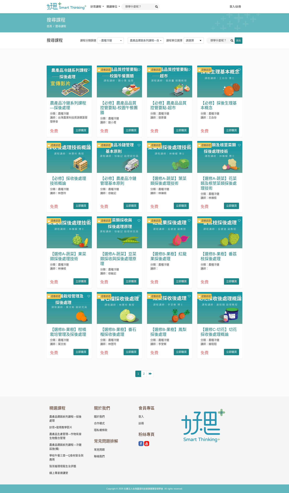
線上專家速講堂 (58, 473)
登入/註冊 (235, 6)
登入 (141, 416)
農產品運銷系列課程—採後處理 (65, 418)
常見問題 (99, 449)
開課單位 (112, 6)
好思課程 (96, 6)
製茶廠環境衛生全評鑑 (62, 466)
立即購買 (81, 130)
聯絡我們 (99, 456)
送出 (238, 40)
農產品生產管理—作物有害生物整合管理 (65, 436)
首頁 (49, 26)
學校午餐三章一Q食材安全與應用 (66, 457)
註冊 (141, 423)
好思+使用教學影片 (60, 427)
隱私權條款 (100, 430)
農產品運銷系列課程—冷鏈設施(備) (65, 446)
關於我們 (99, 416)
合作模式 (99, 423)
